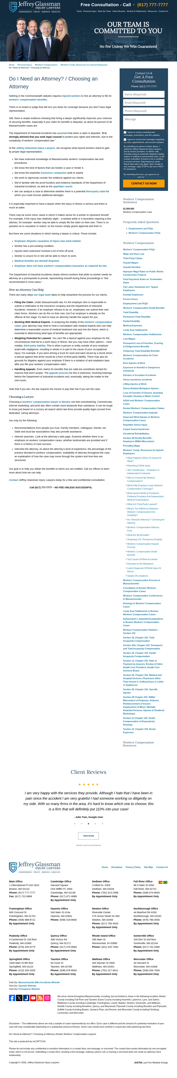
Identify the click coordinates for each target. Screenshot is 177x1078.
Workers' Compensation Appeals (140, 413)
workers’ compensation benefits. (28, 99)
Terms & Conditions (154, 177)
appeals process (59, 373)
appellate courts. (63, 186)
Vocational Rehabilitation (136, 433)
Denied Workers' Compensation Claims (143, 408)
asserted (62, 133)
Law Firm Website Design (151, 1062)
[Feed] (40, 998)
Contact (13, 480)
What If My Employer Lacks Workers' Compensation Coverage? (145, 487)
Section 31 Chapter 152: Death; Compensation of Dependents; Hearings (139, 721)
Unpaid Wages (130, 263)
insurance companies (53, 172)
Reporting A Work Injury (138, 465)
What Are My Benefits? (138, 535)
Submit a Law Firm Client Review (88, 845)
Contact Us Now (144, 183)
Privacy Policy (130, 177)
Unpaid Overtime (132, 267)
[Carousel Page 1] (74, 823)
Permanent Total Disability (136, 317)
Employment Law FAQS (135, 303)
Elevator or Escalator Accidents (139, 375)
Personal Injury (90, 11)
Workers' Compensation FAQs (144, 233)
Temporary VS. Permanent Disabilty (144, 539)
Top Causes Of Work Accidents (142, 559)
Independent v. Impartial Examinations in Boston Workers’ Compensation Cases (143, 622)
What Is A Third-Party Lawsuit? (142, 504)
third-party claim (96, 191)
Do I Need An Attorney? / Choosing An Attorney (146, 521)
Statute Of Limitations (137, 576)
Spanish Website (27, 986)
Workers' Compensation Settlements (142, 334)
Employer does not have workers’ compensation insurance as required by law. (61, 265)
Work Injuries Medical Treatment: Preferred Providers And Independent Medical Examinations (145, 496)
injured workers (71, 96)
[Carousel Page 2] (81, 823)
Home (79, 11)
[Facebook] (12, 998)
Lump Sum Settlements (135, 330)
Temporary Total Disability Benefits (141, 351)
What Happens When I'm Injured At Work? (144, 459)
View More (88, 836)
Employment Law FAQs (141, 228)
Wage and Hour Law (133, 254)
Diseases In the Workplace (140, 564)
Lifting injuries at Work (135, 384)
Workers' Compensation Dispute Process (143, 545)
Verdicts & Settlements (136, 11)
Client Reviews (118, 11)
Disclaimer (116, 867)
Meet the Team (104, 11)
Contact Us (163, 11)
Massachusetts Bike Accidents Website (39, 982)
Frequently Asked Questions (141, 222)
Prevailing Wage (131, 446)
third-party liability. (35, 345)
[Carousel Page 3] (88, 823)
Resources (152, 11)
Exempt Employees (133, 295)
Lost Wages (129, 339)
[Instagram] (47, 998)
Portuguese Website (29, 989)
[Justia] (26, 998)
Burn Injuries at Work (134, 363)
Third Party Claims (132, 258)
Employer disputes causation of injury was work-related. (48, 241)
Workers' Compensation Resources (138, 744)
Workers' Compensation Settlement (138, 200)
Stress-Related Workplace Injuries (141, 388)
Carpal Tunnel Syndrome (136, 429)
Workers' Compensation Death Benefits (144, 308)
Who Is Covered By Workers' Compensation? (141, 479)
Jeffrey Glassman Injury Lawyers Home (34, 6)
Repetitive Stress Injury (135, 425)
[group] (88, 823)
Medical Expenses (132, 325)
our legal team (42, 294)
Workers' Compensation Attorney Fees (143, 529)
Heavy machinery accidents (137, 379)
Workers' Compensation (138, 243)
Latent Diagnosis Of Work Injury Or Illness (144, 570)
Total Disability (130, 312)
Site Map (148, 867)
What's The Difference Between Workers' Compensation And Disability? (142, 511)
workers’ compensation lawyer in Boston (46, 401)
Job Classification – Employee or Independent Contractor (143, 472)
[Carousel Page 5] (102, 823)
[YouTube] (33, 998)
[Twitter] (19, 998)
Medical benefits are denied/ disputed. (37, 261)
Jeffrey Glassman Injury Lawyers (35, 148)
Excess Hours (130, 299)
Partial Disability (131, 321)
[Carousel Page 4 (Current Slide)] (95, 823)
